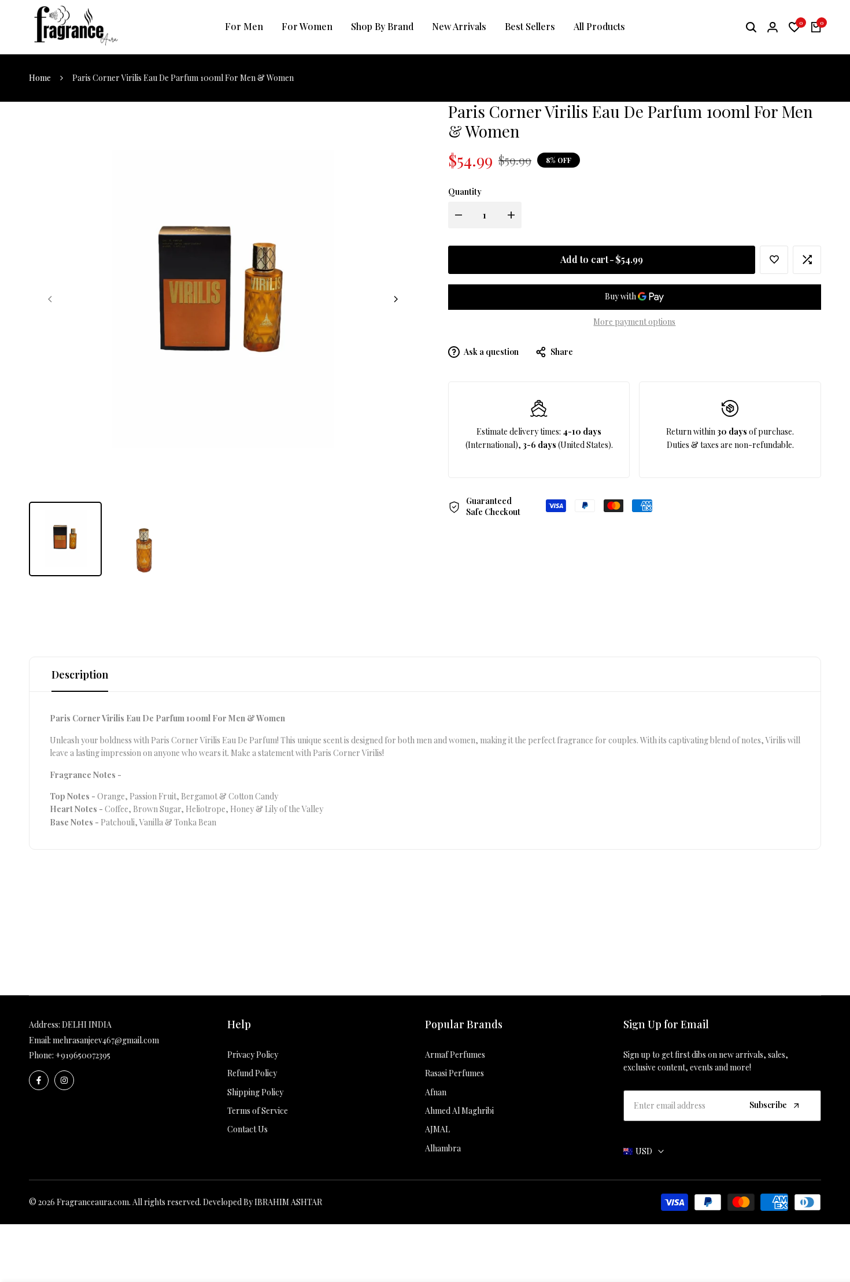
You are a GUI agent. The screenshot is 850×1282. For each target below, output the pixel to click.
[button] (774, 260)
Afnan (435, 1092)
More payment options (634, 321)
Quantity (465, 192)
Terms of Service (257, 1110)
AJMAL (437, 1129)
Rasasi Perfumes (454, 1073)
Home (40, 77)
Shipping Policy (255, 1092)
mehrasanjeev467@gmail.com (106, 1040)
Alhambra (443, 1148)
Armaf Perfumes (455, 1054)
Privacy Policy (252, 1054)
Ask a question (491, 351)
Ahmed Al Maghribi (459, 1110)
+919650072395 (83, 1055)
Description (79, 674)
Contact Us (247, 1129)
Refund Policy (252, 1073)
